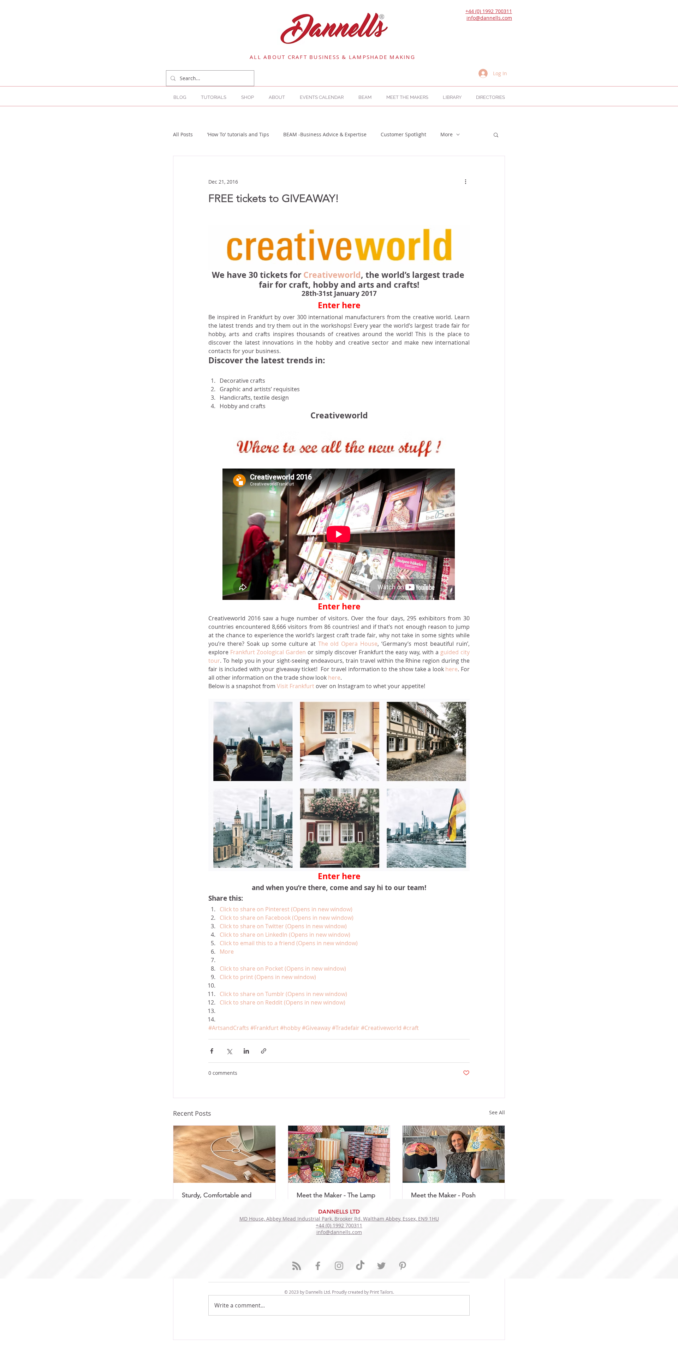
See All (497, 1112)
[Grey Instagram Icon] (339, 1265)
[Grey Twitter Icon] (381, 1265)
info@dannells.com (489, 17)
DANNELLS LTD (339, 1211)
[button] (490, 97)
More (446, 134)
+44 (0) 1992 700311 (488, 11)
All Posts (183, 134)
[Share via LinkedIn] (246, 1051)
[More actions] (465, 181)
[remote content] (339, 535)
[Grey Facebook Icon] (317, 1265)
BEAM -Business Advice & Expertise (325, 134)
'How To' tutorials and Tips (238, 134)
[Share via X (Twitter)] (229, 1051)
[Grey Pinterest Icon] (402, 1265)
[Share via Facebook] (211, 1051)
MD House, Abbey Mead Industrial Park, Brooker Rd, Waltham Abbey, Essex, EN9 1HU (339, 1218)
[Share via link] (263, 1051)
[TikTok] (360, 1265)
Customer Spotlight (403, 134)
